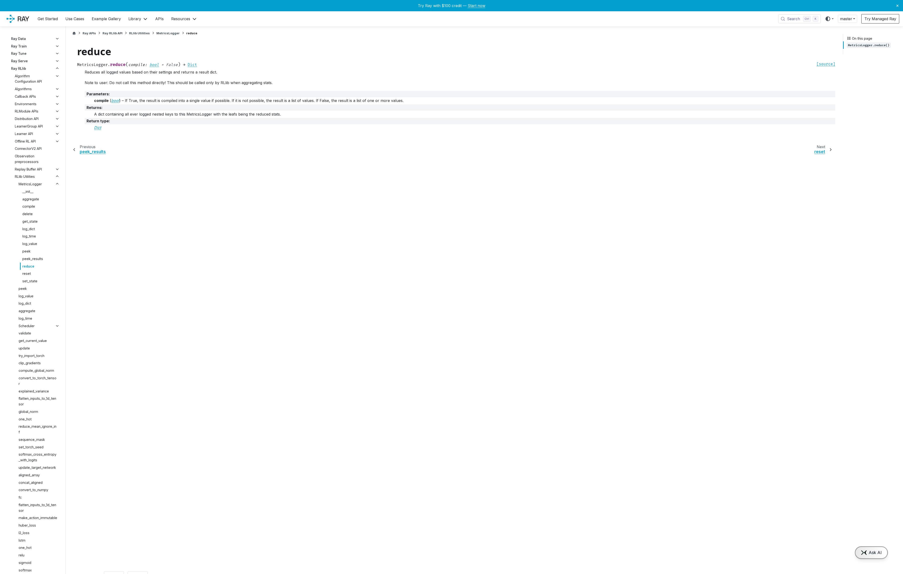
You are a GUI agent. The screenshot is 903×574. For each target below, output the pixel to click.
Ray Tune (19, 53)
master (846, 18)
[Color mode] (829, 19)
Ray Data (18, 39)
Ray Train (19, 46)
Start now (476, 5)
